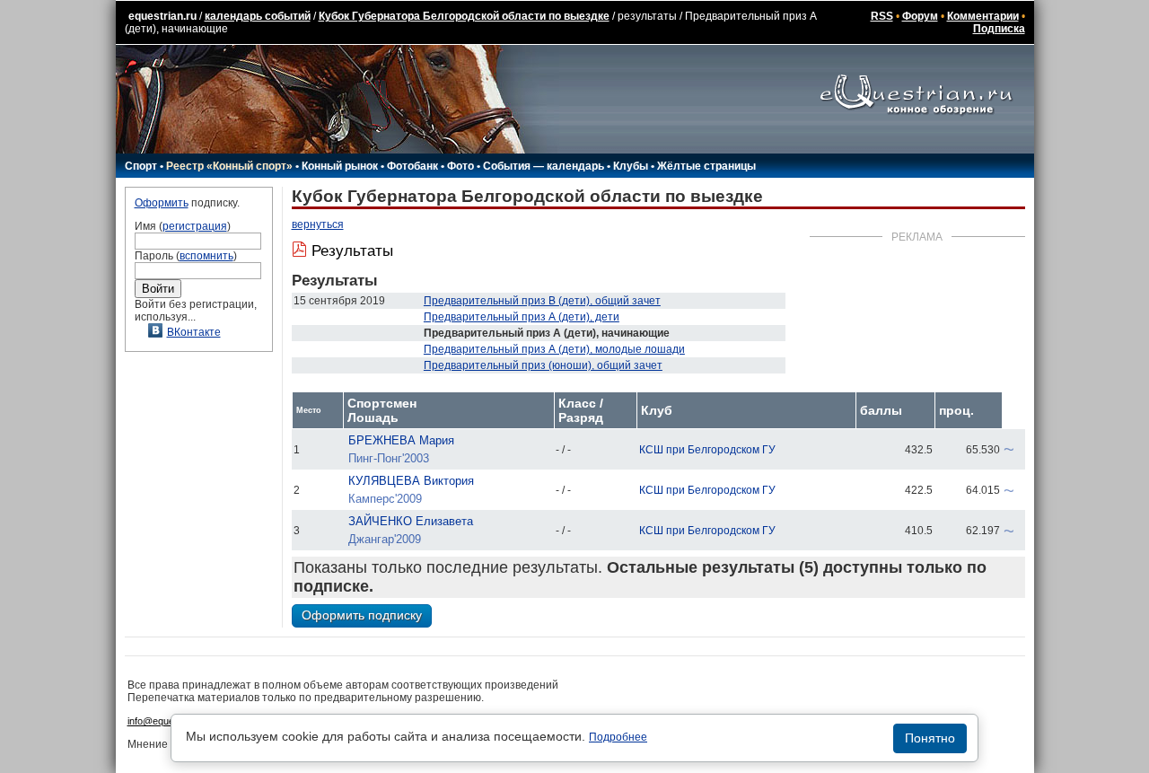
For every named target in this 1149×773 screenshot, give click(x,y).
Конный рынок (340, 166)
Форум (920, 16)
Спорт (141, 166)
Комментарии (983, 16)
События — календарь (543, 166)
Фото (460, 166)
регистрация (194, 226)
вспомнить (206, 256)
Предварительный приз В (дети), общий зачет (542, 300)
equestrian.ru (162, 16)
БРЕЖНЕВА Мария (401, 440)
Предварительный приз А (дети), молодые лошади (554, 349)
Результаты (352, 250)
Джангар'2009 (384, 539)
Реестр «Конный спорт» (229, 166)
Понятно (930, 738)
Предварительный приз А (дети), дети (521, 317)
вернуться (318, 224)
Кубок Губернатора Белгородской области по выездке (464, 16)
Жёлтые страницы (706, 166)
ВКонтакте (194, 332)
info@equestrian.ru (168, 721)
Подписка (999, 28)
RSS (882, 16)
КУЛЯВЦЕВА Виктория (411, 481)
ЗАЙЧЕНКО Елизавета (410, 521)
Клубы (630, 166)
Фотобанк (412, 166)
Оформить (162, 203)
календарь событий (258, 16)
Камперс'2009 (385, 498)
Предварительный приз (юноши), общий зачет (543, 365)
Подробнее (618, 737)
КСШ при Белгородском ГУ (707, 450)
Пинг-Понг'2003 (388, 458)
